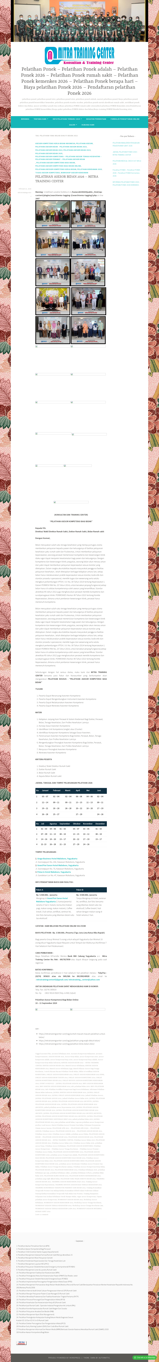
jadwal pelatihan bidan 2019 (83, 1119)
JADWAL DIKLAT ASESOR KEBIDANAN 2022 (68, 1095)
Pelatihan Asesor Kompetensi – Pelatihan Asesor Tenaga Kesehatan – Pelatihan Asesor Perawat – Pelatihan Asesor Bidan (68, 157)
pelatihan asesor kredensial (69, 1164)
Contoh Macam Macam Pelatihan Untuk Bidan (61, 1071)
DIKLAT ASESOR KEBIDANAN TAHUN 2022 (51, 1078)
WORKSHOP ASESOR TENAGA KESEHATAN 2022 (53, 1206)
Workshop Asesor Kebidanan (74, 173)
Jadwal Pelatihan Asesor (94, 1095)
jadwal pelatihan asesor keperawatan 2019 (59, 1107)
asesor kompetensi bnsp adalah (85, 1060)
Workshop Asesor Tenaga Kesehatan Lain (87, 1206)
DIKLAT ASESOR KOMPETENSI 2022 (82, 1078)
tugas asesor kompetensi (86, 1197)
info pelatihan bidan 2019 (80, 1086)
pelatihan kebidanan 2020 (89, 169)
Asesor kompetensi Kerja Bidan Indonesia (55, 143)
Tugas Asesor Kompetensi (47, 173)
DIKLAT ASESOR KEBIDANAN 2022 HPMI (88, 1075)
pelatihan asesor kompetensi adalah (64, 1155)
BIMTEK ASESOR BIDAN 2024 (54, 1066)
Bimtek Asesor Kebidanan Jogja (61, 1069)
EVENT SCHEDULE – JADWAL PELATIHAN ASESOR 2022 (61, 1083)
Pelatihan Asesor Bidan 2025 (49, 153)
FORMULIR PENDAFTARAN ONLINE (125, 119)
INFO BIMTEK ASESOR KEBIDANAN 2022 (55, 1086)
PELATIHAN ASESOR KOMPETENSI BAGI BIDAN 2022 (65, 1158)
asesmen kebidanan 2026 (61, 1054)
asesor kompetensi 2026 (89, 1057)
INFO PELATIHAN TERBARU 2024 (66, 119)
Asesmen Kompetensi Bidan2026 (83, 1054)
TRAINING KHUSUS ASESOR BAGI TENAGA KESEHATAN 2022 (78, 1185)
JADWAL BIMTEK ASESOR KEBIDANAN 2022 (69, 1092)
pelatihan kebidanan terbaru (81, 1173)
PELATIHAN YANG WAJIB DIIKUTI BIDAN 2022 (78, 1179)
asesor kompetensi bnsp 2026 (61, 1060)
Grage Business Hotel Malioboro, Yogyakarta (57, 858)
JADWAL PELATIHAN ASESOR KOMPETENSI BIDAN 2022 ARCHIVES (60, 1116)
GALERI (72, 125)
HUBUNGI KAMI (88, 125)
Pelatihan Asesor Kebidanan (55, 1146)
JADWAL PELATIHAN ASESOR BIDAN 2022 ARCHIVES (72, 1101)
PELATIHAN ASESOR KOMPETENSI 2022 (68, 1152)
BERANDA (25, 119)
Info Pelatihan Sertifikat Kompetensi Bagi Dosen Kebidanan (67, 1089)
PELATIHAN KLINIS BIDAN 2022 (56, 1176)
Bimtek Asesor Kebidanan (75, 1066)
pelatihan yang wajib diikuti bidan (47, 1179)
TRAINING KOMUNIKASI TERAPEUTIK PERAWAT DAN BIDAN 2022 (60, 1188)
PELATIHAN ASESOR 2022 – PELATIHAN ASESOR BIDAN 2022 (79, 1131)
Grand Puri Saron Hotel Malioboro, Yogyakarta (57, 865)
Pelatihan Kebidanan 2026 (87, 1170)
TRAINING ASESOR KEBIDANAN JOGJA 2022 (68, 1182)
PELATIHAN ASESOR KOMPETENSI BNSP (69, 1161)
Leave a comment (41, 1215)
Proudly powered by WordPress (64, 1358)
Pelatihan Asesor (84, 143)
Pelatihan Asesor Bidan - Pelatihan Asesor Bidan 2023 (61, 147)
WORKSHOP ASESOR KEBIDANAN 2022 (58, 1203)
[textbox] (73, 736)
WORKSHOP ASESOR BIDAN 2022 (70, 1200)
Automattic (104, 1358)
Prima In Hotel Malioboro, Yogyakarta (54, 872)
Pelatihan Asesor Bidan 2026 (83, 1143)
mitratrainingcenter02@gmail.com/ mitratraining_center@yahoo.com (68, 979)
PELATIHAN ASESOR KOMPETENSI (80, 1146)
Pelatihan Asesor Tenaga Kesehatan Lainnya (56, 1167)
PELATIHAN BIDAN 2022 (44, 1170)
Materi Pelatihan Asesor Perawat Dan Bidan (67, 1125)
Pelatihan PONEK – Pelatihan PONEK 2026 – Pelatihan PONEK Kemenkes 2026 (126, 173)
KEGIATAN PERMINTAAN (96, 119)
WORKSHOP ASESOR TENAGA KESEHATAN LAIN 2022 (55, 1209)
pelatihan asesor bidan (79, 1134)
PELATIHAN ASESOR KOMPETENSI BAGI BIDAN (55, 163)
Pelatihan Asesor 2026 (43, 1134)
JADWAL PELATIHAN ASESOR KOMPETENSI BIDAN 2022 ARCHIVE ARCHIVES (72, 1113)
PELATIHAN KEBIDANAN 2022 (66, 1170)
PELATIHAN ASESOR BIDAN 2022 (49, 150)
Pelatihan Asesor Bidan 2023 (84, 1140)
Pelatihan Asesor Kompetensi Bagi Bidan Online (58, 166)
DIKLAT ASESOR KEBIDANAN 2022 (60, 1075)
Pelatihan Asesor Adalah (61, 1134)
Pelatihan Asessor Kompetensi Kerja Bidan (55, 169)
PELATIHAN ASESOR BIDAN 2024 (77, 150)
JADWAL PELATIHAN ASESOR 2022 (48, 1098)
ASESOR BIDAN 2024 (56, 1057)
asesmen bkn (46, 1054)
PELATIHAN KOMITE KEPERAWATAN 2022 (85, 1176)
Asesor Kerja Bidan (72, 1057)
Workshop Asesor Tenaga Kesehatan (87, 1203)
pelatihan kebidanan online (60, 1173)
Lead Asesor (46, 1125)
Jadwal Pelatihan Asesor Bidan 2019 (75, 1098)
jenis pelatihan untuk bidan (65, 1122)
